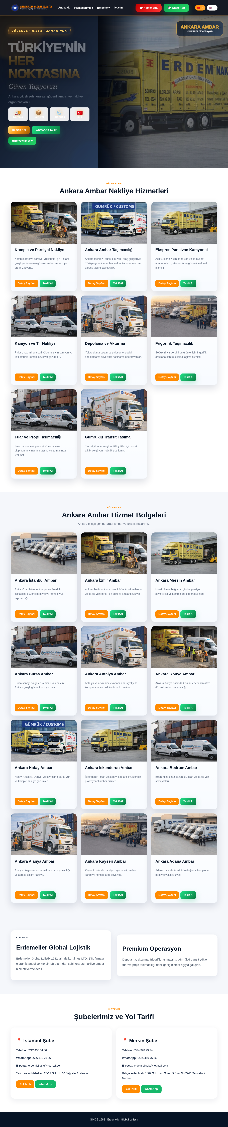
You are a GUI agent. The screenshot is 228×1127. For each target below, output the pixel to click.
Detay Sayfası (26, 283)
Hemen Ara (19, 130)
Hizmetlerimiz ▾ (83, 7)
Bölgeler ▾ (103, 7)
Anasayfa (64, 7)
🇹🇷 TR (200, 8)
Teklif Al (48, 283)
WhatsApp (45, 1084)
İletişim (118, 7)
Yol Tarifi (25, 1084)
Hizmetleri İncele (22, 140)
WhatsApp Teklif (46, 130)
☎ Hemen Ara (149, 7)
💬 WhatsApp (176, 7)
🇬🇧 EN (212, 8)
